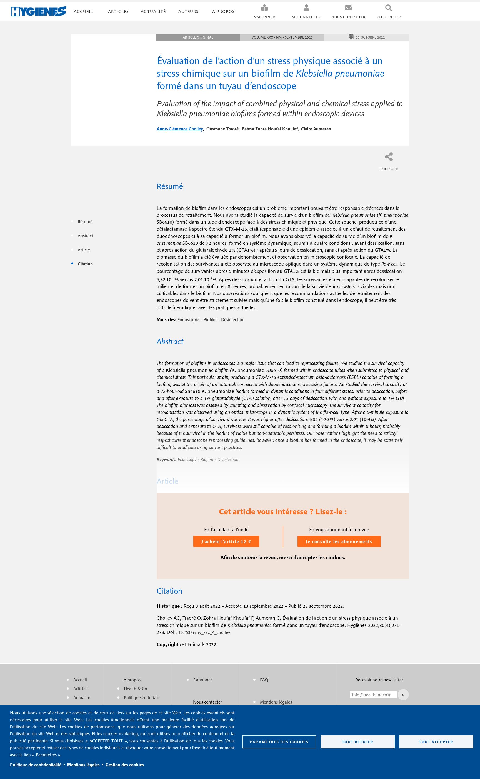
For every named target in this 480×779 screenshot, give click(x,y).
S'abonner (264, 17)
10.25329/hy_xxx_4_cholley (204, 632)
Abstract (85, 235)
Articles (80, 688)
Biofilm (210, 319)
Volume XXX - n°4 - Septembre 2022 (282, 37)
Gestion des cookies (125, 764)
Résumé (85, 221)
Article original (198, 37)
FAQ (264, 679)
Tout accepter (436, 741)
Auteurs (188, 11)
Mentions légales (83, 764)
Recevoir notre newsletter (379, 679)
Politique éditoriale (142, 697)
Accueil (83, 11)
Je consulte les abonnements (339, 541)
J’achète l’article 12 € (226, 541)
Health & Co (135, 688)
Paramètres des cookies (279, 741)
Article (84, 250)
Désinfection (233, 319)
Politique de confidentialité (35, 764)
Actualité (153, 11)
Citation (85, 263)
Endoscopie (188, 319)
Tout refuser (358, 741)
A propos (223, 11)
